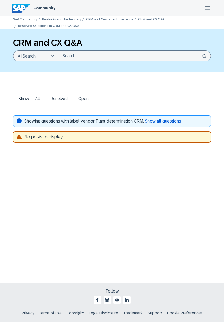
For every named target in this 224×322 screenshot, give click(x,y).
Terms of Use (50, 313)
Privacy (28, 313)
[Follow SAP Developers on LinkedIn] (127, 300)
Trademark (133, 313)
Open (83, 98)
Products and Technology (61, 19)
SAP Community (25, 19)
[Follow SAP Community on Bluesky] (107, 300)
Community (44, 8)
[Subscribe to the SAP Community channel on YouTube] (117, 300)
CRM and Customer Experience (109, 19)
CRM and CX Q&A (151, 19)
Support (155, 313)
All (37, 98)
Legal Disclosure (103, 313)
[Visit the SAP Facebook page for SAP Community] (97, 300)
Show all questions (163, 121)
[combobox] (134, 55)
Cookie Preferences (185, 313)
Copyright (75, 313)
